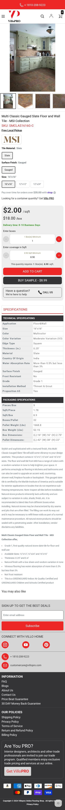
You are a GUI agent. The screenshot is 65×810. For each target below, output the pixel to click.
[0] (60, 16)
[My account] (51, 16)
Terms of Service (12, 726)
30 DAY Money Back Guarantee (21, 703)
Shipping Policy (11, 717)
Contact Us (8, 694)
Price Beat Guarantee (15, 699)
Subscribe (32, 626)
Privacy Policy (10, 721)
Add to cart (32, 271)
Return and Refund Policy (17, 730)
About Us (7, 690)
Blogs (5, 686)
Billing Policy (9, 734)
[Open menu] (3, 16)
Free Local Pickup (12, 130)
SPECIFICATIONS (15, 309)
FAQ (4, 681)
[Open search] (42, 16)
